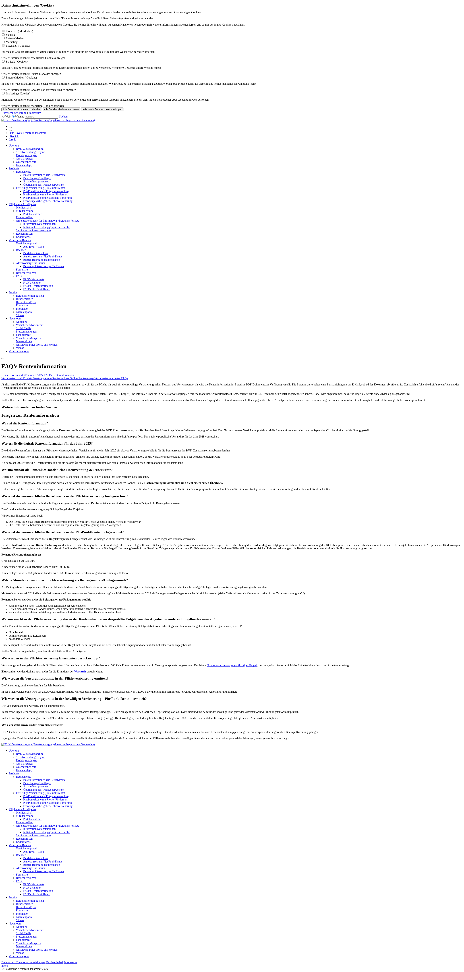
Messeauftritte (24, 341)
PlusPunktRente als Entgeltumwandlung (46, 191)
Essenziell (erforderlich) (19, 31)
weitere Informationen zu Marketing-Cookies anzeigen (32, 105)
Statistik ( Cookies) (17, 61)
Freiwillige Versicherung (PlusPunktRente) (40, 187)
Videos (20, 315)
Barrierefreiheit (54, 962)
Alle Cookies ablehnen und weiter (61, 109)
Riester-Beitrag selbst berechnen (41, 259)
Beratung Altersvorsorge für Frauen (43, 266)
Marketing (12, 42)
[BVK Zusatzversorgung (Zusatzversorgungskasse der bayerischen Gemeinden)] (48, 120)
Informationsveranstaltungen (39, 223)
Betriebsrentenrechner (35, 253)
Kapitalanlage (24, 165)
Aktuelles (21, 321)
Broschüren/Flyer (26, 272)
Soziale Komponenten (36, 181)
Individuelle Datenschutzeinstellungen (102, 109)
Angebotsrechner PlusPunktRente (42, 256)
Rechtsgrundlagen (26, 155)
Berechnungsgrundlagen (37, 178)
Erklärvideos (23, 236)
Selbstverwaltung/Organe (30, 152)
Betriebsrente (23, 171)
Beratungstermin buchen (30, 295)
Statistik (10, 34)
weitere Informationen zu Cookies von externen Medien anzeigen (38, 89)
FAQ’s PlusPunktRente (36, 289)
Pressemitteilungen (26, 331)
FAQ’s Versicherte (33, 279)
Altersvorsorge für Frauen (30, 263)
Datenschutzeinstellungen (30, 962)
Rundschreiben (24, 217)
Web (8, 116)
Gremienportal (24, 311)
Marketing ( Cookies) (18, 93)
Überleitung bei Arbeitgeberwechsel (43, 184)
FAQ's (19, 276)
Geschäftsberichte (26, 161)
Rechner (21, 249)
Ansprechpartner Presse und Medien (36, 344)
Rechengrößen (24, 233)
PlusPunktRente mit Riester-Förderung (45, 194)
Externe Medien (15, 38)
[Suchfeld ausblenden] (10, 130)
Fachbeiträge (23, 334)
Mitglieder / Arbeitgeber (22, 204)
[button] (232, 423)
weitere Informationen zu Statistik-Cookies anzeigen (31, 73)
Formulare (22, 269)
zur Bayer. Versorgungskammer (28, 132)
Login (12, 139)
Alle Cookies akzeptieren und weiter (21, 109)
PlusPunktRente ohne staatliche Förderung (47, 197)
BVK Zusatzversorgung (30, 148)
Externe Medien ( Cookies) (21, 77)
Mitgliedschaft (24, 207)
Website (19, 116)
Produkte (14, 168)
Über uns (14, 145)
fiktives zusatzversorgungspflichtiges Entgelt (232, 665)
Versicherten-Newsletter (29, 325)
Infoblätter (22, 308)
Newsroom (15, 318)
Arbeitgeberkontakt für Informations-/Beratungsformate (47, 220)
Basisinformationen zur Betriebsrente (44, 174)
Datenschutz (8, 962)
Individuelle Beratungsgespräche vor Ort (46, 227)
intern (4, 965)
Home (5, 375)
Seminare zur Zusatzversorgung (34, 230)
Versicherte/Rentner (20, 240)
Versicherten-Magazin (28, 338)
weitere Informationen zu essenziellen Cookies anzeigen (33, 57)
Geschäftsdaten (24, 158)
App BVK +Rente (33, 246)
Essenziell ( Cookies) (18, 45)
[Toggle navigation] (2, 358)
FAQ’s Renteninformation (38, 285)
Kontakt (14, 136)
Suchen (63, 116)
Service (13, 292)
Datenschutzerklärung (13, 112)
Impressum (34, 112)
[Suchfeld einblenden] (10, 127)
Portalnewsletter (32, 214)
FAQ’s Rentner (32, 282)
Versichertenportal (26, 243)
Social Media (23, 328)
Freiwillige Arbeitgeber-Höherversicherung (47, 201)
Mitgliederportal (25, 210)
